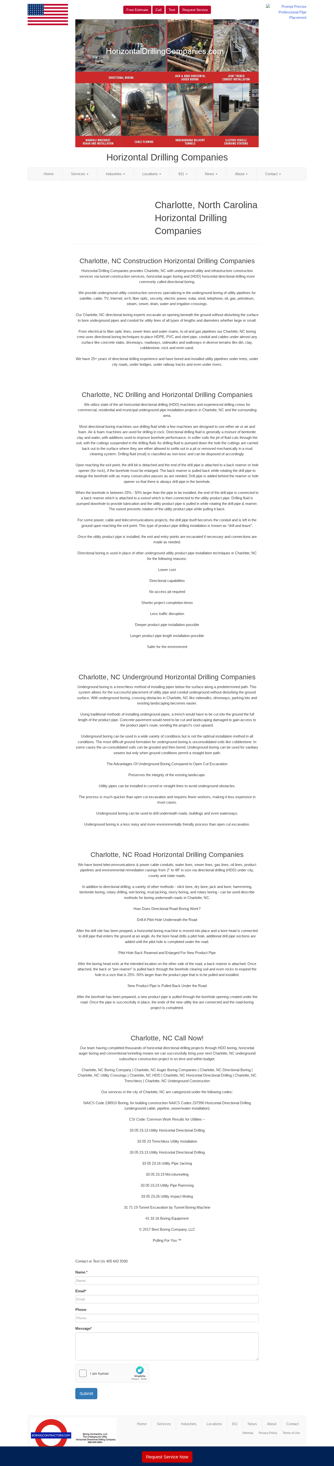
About (240, 174)
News (210, 174)
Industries (114, 174)
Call (158, 10)
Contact (271, 174)
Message (83, 1328)
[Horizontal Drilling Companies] (73, 1437)
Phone (80, 1309)
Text (172, 10)
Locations (150, 174)
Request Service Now (167, 1457)
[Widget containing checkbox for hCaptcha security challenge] (112, 1373)
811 (181, 174)
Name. (81, 1272)
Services (78, 174)
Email (80, 1291)
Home (49, 174)
